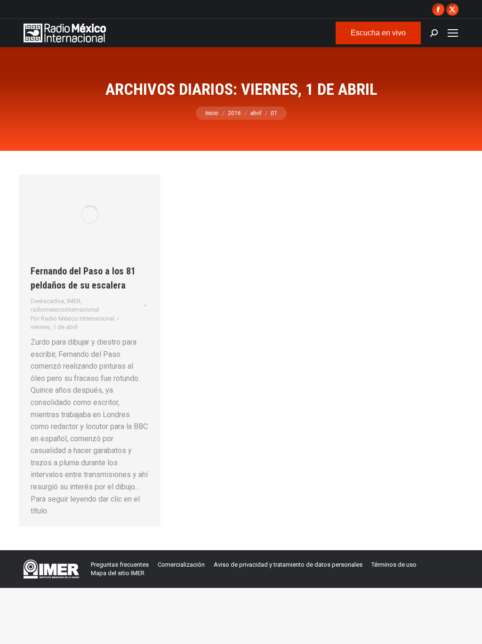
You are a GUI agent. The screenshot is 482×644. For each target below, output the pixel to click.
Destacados (47, 301)
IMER (73, 301)
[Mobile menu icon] (452, 33)
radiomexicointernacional (65, 309)
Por (72, 318)
